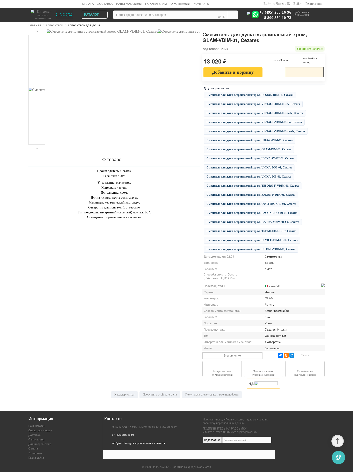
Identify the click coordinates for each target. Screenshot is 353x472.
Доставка (105, 3)
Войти (297, 3)
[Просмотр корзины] (318, 15)
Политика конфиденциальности (191, 467)
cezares (274, 285)
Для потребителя (39, 444)
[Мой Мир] (291, 355)
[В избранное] (273, 72)
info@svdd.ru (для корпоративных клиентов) (139, 443)
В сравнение (232, 355)
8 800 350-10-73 (277, 17)
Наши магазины (129, 3)
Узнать (269, 262)
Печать (305, 355)
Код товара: (211, 49)
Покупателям (156, 3)
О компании (180, 3)
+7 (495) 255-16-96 (275, 12)
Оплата (88, 3)
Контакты (201, 3)
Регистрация (314, 3)
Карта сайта (36, 457)
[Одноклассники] (286, 355)
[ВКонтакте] (280, 355)
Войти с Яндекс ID (276, 3)
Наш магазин (36, 426)
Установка (35, 453)
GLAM (269, 298)
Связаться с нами (40, 430)
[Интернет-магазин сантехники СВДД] (53, 13)
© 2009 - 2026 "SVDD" (156, 467)
